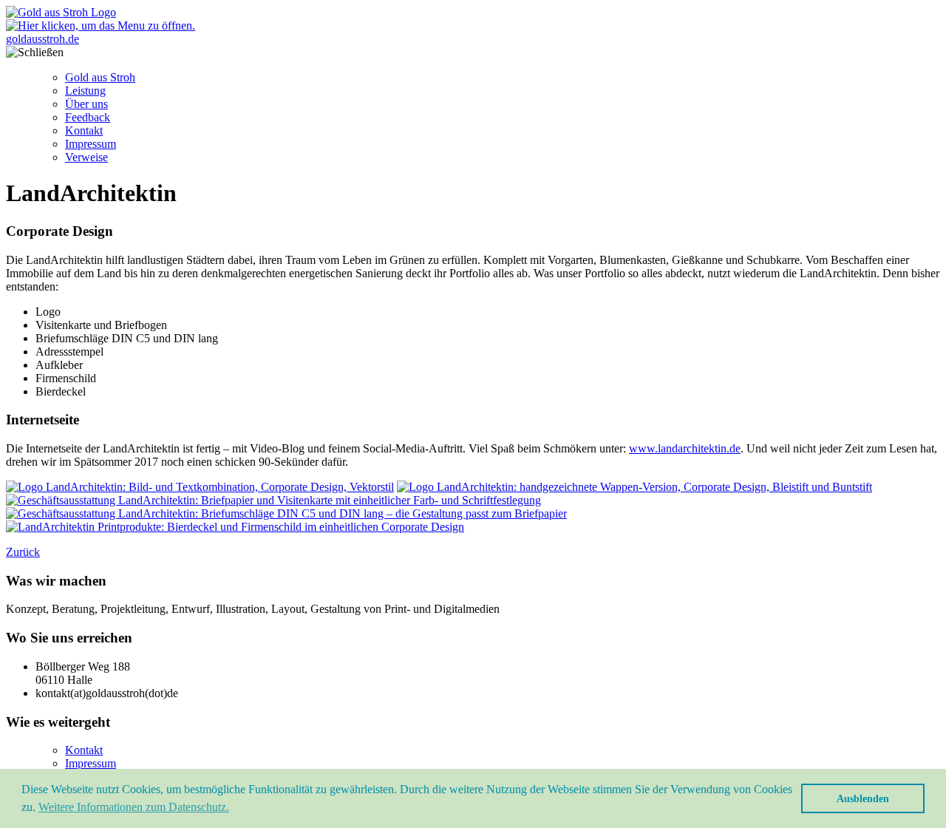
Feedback (87, 117)
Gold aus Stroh (100, 77)
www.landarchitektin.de (685, 448)
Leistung (85, 90)
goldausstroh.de (42, 39)
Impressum (90, 144)
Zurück (23, 552)
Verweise (86, 157)
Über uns (86, 104)
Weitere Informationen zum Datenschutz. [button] (133, 807)
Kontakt (84, 130)
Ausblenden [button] (863, 798)
